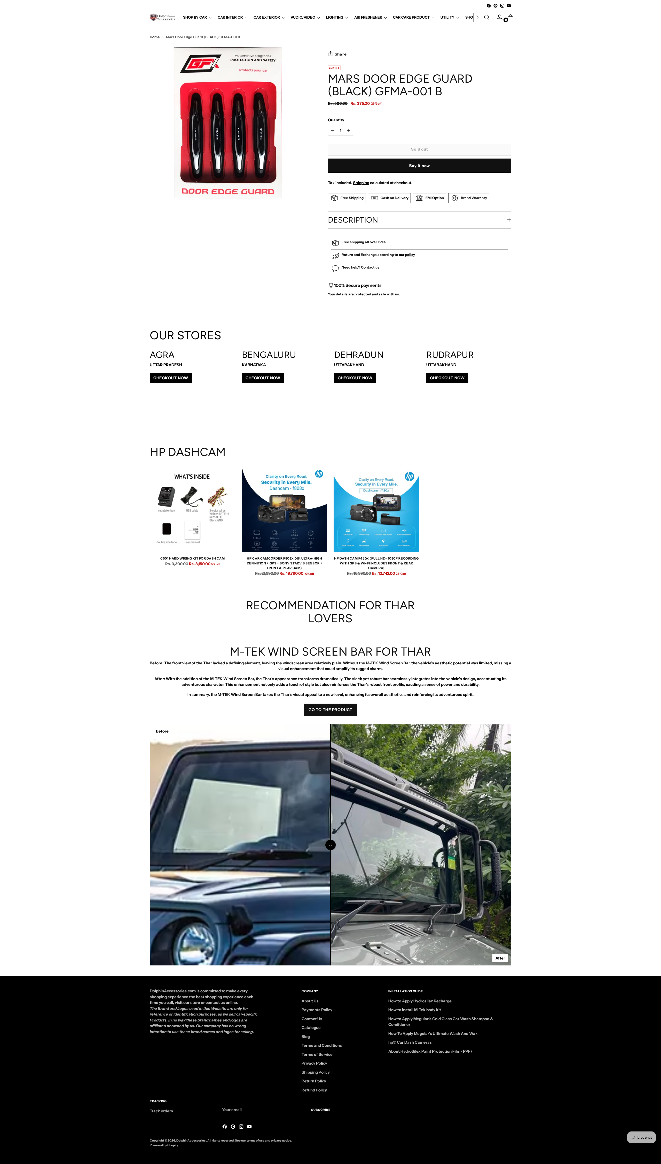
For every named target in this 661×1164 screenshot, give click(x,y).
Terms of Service (317, 1054)
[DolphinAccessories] (163, 17)
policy (410, 255)
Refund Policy (314, 1090)
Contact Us (312, 1018)
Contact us (370, 267)
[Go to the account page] (497, 17)
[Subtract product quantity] (348, 130)
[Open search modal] (487, 17)
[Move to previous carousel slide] (495, 417)
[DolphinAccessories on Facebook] (488, 5)
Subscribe (320, 1110)
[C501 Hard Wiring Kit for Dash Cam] (192, 509)
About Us (310, 1000)
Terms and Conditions (322, 1045)
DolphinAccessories (191, 1140)
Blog (306, 1036)
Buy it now (419, 165)
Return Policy (314, 1081)
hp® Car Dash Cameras (410, 1042)
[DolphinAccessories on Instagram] (502, 5)
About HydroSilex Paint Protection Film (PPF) (430, 1051)
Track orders (161, 1110)
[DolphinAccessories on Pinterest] (495, 5)
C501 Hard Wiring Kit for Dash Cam (192, 558)
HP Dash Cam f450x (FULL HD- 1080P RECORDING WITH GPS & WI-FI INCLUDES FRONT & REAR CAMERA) (376, 563)
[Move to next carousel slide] (506, 417)
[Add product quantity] (332, 130)
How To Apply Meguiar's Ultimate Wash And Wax (433, 1033)
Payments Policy (317, 1009)
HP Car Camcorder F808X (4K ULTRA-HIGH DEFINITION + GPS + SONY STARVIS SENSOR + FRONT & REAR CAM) (284, 563)
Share (341, 54)
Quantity (336, 119)
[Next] (477, 17)
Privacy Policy (314, 1063)
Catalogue (311, 1027)
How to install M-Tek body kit (414, 1009)
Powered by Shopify (164, 1145)
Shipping (361, 182)
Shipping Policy (316, 1072)
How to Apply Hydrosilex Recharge (420, 1000)
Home (155, 37)
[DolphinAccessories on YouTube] (509, 5)
